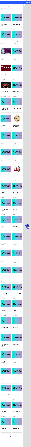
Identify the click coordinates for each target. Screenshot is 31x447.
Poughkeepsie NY (15, 382)
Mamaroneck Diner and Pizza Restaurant (5, 294)
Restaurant (3, 362)
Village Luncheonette (5, 276)
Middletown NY (15, 231)
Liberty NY (14, 214)
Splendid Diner (4, 24)
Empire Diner (15, 361)
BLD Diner (3, 192)
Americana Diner (16, 344)
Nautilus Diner (15, 327)
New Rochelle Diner (4, 125)
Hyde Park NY (3, 399)
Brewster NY (3, 214)
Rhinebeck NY (3, 180)
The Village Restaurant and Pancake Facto (17, 126)
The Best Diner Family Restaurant (5, 345)
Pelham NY (14, 298)
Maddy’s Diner (15, 226)
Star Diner (14, 310)
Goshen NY (3, 332)
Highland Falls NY (4, 96)
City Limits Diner (16, 91)
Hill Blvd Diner (15, 57)
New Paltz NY (3, 231)
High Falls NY (3, 62)
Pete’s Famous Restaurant (15, 261)
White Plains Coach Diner (17, 192)
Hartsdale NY (3, 79)
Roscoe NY (3, 433)
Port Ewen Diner (4, 411)
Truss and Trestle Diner (17, 108)
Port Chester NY (4, 315)
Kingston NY (14, 163)
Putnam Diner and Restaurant (4, 42)
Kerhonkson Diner (16, 428)
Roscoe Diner (3, 428)
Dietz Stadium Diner (5, 377)
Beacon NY (3, 113)
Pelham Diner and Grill (17, 293)
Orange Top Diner (4, 243)
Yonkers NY (14, 399)
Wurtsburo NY (14, 281)
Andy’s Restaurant (4, 91)
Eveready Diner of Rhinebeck (4, 176)
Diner (3, 59)
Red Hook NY (3, 163)
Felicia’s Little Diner (16, 24)
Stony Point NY (15, 79)
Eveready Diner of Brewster (4, 210)
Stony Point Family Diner (17, 74)
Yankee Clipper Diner (16, 411)
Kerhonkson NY (15, 433)
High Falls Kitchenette (5, 57)
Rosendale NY (15, 113)
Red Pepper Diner (4, 361)
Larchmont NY (3, 197)
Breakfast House (4, 310)
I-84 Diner (3, 260)
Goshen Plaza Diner (4, 327)
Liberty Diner (15, 209)
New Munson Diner (16, 142)
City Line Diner (15, 377)
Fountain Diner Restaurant (4, 75)
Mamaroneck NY (4, 281)
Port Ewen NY (3, 416)
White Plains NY (15, 96)
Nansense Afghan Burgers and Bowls (4, 109)
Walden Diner (15, 175)
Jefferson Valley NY (15, 62)
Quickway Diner (15, 243)
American (3, 25)
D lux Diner (3, 142)
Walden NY (14, 180)
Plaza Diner (3, 226)
